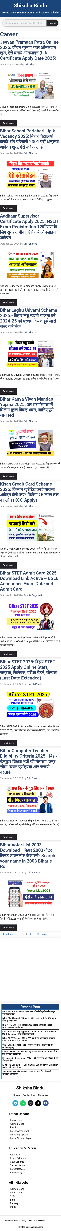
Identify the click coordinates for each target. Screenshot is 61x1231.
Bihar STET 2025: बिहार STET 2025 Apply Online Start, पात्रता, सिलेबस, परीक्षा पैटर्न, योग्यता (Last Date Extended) (28, 670)
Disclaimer (8, 1221)
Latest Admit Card (19, 1131)
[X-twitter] (38, 1103)
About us (31, 1221)
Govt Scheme (18, 12)
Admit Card (33, 12)
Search (52, 23)
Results (14, 1127)
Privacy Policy (20, 1221)
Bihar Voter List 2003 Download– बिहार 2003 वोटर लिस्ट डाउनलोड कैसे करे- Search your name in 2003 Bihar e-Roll (27, 855)
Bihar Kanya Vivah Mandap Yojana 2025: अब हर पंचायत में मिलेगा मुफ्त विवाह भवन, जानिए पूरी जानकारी (27, 407)
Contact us (40, 1221)
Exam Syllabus (18, 1158)
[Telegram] (15, 1103)
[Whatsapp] (23, 1103)
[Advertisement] (30, 969)
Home (5, 12)
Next (46, 934)
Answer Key (16, 1172)
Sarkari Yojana (17, 1165)
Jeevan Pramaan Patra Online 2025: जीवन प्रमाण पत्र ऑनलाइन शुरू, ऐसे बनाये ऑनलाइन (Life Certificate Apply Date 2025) (29, 50)
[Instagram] (30, 1103)
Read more (8, 123)
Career (45, 12)
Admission (15, 1154)
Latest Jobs (16, 1120)
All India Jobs (17, 1123)
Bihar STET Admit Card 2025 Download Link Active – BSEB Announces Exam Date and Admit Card (29, 581)
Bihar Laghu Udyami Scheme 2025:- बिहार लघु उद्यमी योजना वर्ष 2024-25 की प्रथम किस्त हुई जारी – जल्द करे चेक (30, 318)
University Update (19, 1134)
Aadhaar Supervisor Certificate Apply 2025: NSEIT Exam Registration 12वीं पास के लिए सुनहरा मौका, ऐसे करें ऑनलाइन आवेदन (29, 226)
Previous (6, 934)
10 (38, 934)
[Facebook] (46, 1103)
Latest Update (17, 1169)
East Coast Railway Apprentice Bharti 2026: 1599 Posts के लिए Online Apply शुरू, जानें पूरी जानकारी (29, 1032)
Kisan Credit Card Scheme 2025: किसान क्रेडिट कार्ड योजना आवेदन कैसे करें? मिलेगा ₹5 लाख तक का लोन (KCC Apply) (29, 492)
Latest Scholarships (20, 1138)
